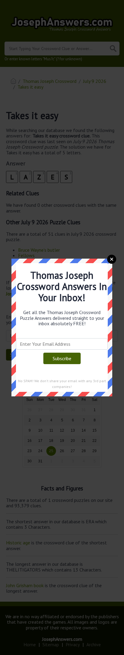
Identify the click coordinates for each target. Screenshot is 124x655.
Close (111, 259)
